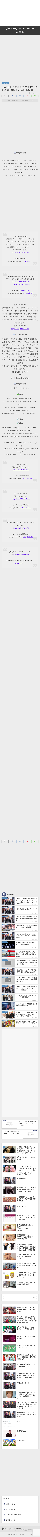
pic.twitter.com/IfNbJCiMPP (20, 284)
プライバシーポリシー (13, 1514)
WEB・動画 (5, 83)
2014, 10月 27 (28, 261)
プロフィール (10, 1520)
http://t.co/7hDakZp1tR (21, 554)
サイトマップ (10, 1509)
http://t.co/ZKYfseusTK (21, 528)
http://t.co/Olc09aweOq (21, 470)
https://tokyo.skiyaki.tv (20, 329)
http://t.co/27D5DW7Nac (20, 252)
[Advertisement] (20, 57)
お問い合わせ (10, 1504)
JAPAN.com (25, 290)
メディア (11, 1528)
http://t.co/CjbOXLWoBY (21, 499)
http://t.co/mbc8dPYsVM (20, 281)
